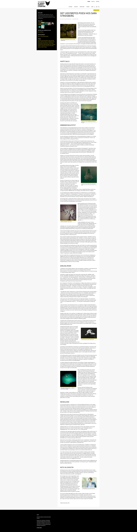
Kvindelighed (50, 41)
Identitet (42, 41)
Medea (52, 43)
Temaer (87, 6)
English (93, 1)
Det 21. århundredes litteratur (43, 36)
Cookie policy (39, 527)
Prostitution (43, 45)
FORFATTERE (82, 6)
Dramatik (52, 40)
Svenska (97, 1)
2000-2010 (40, 40)
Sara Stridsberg (40, 32)
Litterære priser (45, 43)
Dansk (89, 1)
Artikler (76, 6)
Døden (39, 41)
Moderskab (40, 44)
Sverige (45, 47)
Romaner (47, 45)
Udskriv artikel (96, 10)
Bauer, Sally (48, 40)
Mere (92, 6)
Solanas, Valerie (41, 47)
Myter (51, 44)
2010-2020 (44, 40)
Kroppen (45, 41)
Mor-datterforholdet (45, 44)
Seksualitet (52, 45)
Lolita (50, 43)
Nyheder (70, 6)
